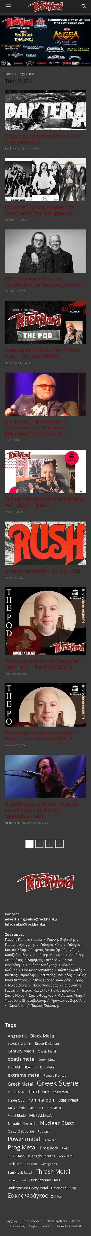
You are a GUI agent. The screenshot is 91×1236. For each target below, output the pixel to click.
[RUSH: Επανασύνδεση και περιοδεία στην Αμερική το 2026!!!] (45, 251)
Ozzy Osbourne (21, 1131)
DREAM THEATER (22, 1067)
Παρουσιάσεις (32, 1221)
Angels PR (17, 1035)
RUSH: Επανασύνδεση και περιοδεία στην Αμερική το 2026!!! (44, 282)
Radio (66, 1148)
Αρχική (12, 1221)
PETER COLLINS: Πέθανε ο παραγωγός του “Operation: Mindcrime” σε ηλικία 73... (35, 428)
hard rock (39, 1091)
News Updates (57, 1221)
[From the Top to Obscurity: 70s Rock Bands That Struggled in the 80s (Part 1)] (45, 179)
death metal (21, 1058)
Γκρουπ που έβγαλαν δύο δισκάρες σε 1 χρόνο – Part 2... (45, 502)
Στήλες (56, 1196)
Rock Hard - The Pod (22, 1164)
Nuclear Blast (57, 1123)
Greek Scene (57, 1083)
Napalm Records (22, 1123)
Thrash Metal (52, 1171)
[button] (8, 6)
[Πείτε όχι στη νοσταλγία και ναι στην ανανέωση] (45, 110)
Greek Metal (20, 1084)
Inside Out (16, 1100)
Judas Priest (68, 1100)
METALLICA (40, 1115)
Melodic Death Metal (45, 1107)
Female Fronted (55, 1076)
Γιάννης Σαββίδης (63, 1188)
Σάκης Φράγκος (28, 1195)
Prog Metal (22, 1147)
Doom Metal (47, 1060)
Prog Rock (49, 1148)
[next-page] (59, 844)
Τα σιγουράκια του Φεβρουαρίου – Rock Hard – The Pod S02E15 (44, 664)
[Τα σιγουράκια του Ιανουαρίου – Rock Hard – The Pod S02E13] (45, 705)
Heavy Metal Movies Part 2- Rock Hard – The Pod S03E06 (42, 353)
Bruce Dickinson (47, 1043)
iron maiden (40, 1099)
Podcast (44, 1131)
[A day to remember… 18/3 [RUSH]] (45, 543)
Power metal (24, 1138)
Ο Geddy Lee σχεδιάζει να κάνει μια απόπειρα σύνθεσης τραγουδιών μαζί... (42, 810)
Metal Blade (17, 1115)
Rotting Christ (49, 1164)
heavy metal (61, 1092)
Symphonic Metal (20, 1172)
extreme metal (24, 1074)
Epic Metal (47, 1067)
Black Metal (42, 1035)
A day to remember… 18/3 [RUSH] (42, 571)
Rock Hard (12, 148)
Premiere (49, 1140)
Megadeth (16, 1107)
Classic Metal (47, 1051)
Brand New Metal (69, 1226)
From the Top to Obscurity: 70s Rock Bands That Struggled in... (40, 210)
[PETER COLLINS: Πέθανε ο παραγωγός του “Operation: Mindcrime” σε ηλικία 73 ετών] (45, 394)
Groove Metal (16, 1092)
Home (9, 74)
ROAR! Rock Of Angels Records (31, 1156)
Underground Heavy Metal (28, 1187)
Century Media (21, 1051)
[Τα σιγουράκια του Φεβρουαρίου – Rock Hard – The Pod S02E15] (45, 621)
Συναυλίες (17, 1226)
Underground (17, 1180)
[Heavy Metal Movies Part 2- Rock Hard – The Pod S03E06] (45, 322)
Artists (75, 1221)
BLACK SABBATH (19, 1043)
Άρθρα (48, 1226)
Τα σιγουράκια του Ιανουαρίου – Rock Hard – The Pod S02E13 (41, 736)
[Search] (84, 6)
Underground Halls (44, 1179)
